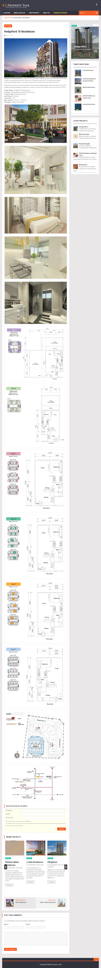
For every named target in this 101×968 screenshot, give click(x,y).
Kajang (74, 25)
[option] (14, 864)
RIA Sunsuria (83, 165)
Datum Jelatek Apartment (48, 902)
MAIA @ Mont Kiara (89, 87)
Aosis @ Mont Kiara (89, 104)
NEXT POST (52, 900)
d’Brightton (52, 862)
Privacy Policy (27, 821)
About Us (46, 13)
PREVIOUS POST (20, 900)
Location (6, 13)
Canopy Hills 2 (80, 46)
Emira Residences (20, 902)
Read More (9, 885)
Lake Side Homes (88, 70)
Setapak (8, 26)
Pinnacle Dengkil (84, 144)
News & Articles (19, 13)
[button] (5, 866)
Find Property (34, 13)
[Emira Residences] (10, 903)
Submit (61, 829)
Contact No (10, 817)
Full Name (9, 810)
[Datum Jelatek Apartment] (61, 903)
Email (8, 814)
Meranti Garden (84, 134)
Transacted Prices (60, 13)
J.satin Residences (34, 862)
